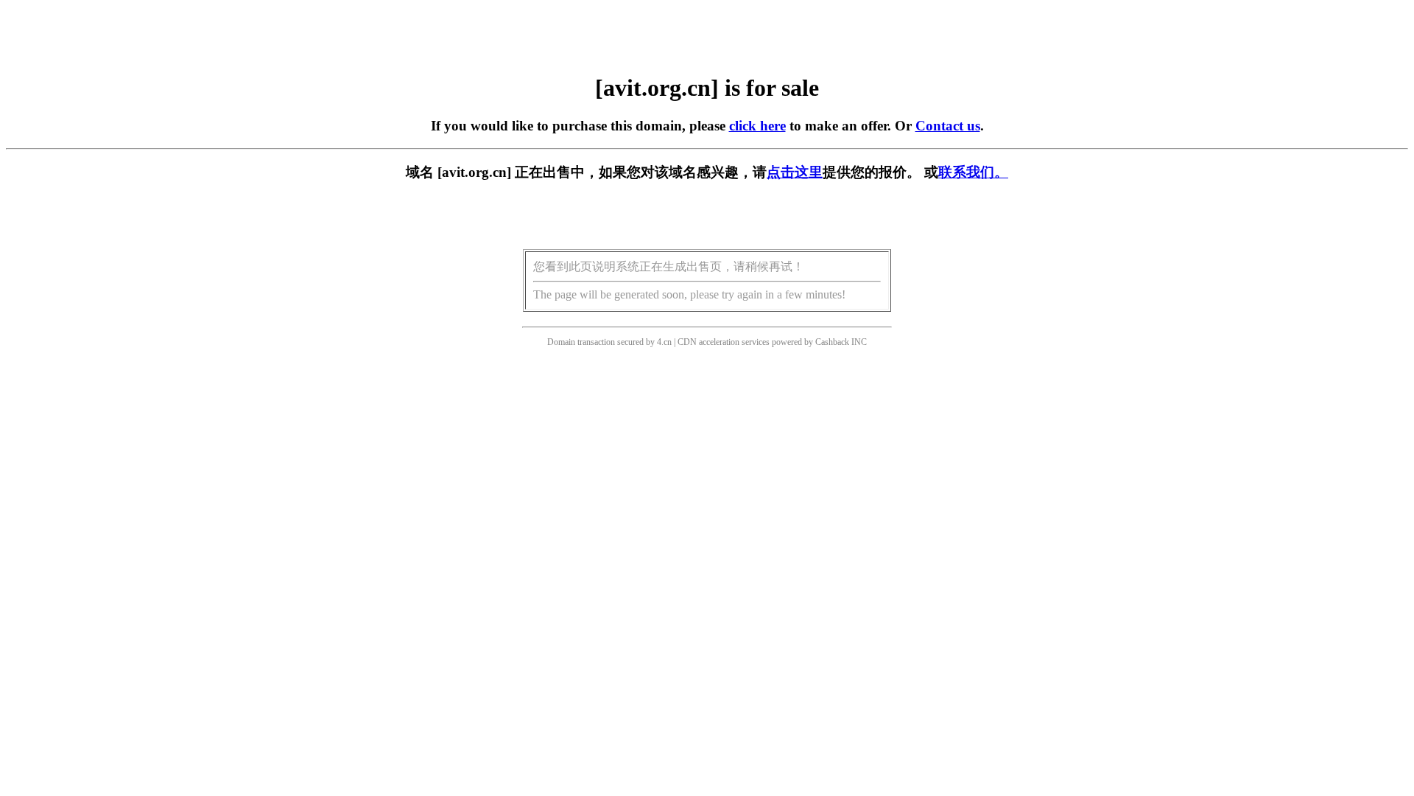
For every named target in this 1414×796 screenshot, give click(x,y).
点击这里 (795, 172)
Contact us (947, 125)
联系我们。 (973, 172)
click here (757, 125)
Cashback (832, 342)
